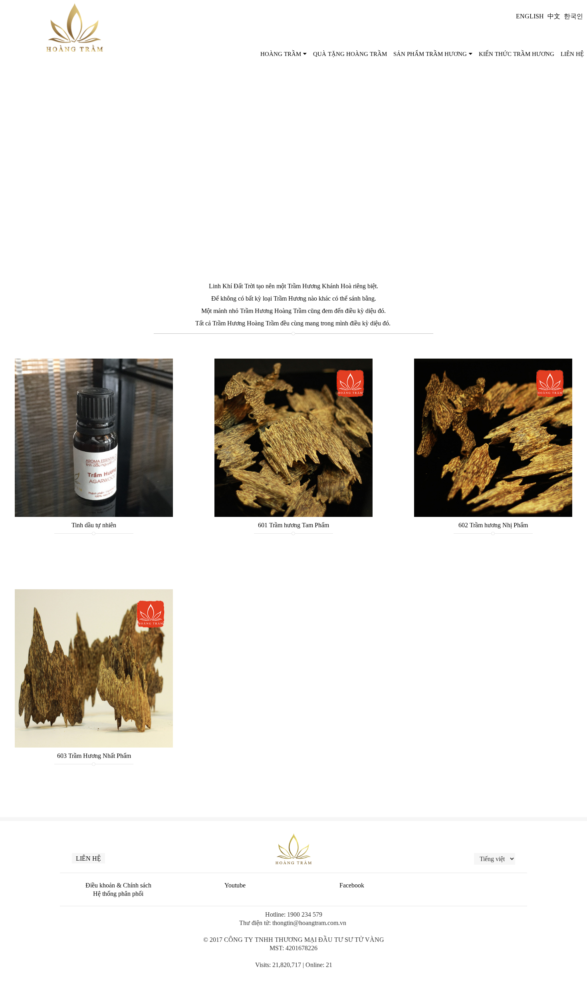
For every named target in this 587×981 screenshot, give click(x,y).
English (530, 16)
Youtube (235, 885)
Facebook (351, 885)
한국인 (573, 16)
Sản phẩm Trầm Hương (430, 54)
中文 (553, 16)
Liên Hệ (572, 54)
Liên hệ (88, 858)
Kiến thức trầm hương (516, 54)
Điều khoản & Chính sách (118, 885)
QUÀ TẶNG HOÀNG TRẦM (350, 54)
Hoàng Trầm (280, 54)
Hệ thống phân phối (118, 893)
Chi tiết (94, 437)
